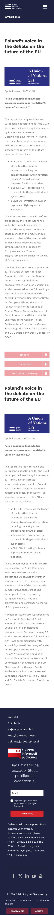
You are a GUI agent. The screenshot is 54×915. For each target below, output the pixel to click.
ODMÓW (39, 911)
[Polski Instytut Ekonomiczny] (13, 4)
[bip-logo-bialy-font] (23, 749)
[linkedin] (27, 876)
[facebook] (13, 876)
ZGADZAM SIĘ (17, 911)
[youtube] (34, 876)
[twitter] (20, 876)
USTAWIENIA (42, 900)
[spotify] (40, 876)
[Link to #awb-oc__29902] (45, 7)
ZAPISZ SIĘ (27, 813)
